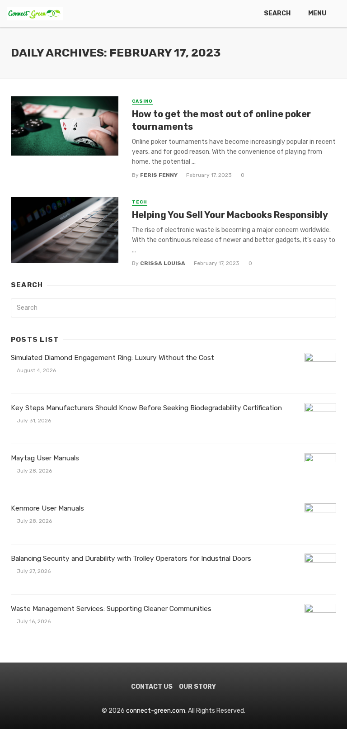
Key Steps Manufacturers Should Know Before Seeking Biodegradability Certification (146, 408)
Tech (139, 202)
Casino (142, 101)
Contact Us (152, 687)
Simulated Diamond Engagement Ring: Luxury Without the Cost (112, 358)
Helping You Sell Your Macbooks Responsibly (230, 214)
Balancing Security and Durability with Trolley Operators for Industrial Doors (131, 558)
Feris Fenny (159, 175)
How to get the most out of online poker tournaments (221, 120)
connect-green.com (155, 711)
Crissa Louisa (162, 263)
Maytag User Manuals (45, 458)
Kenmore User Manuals (47, 508)
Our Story (197, 687)
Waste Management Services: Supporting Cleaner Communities (111, 609)
